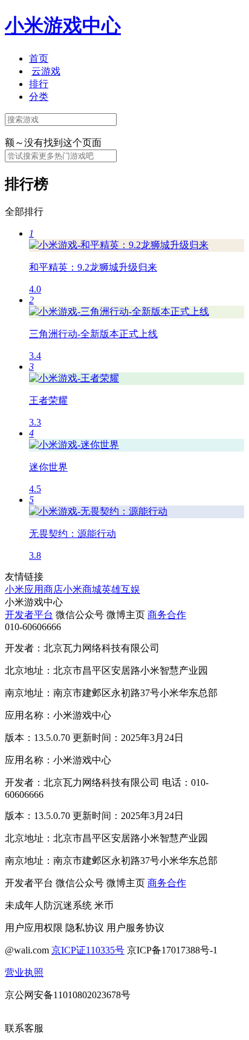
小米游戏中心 (63, 25)
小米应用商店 (34, 589)
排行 (38, 84)
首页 (38, 58)
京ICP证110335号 (87, 950)
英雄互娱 (121, 589)
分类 (38, 96)
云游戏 (45, 71)
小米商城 (82, 589)
